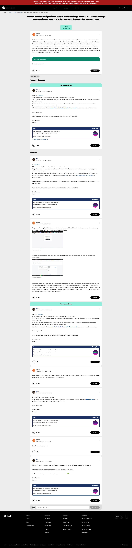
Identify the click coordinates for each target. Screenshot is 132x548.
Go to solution (66, 28)
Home (10, 12)
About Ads (43, 545)
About (27, 518)
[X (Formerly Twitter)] (121, 516)
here (65, 175)
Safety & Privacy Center (14, 545)
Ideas (77, 8)
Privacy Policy (25, 545)
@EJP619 (40, 95)
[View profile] (33, 34)
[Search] (119, 8)
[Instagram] (117, 516)
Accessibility (51, 545)
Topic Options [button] (34, 76)
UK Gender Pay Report (81, 545)
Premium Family (86, 525)
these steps (75, 3)
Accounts (19, 12)
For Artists (47, 518)
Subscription (40, 64)
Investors (47, 529)
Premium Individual (87, 518)
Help (55, 8)
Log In (123, 8)
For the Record (30, 525)
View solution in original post (40, 139)
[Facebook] (126, 516)
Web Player (66, 522)
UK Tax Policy (70, 545)
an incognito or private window (84, 175)
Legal (5, 545)
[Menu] (128, 8)
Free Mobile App (67, 525)
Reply (95, 71)
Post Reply (95, 507)
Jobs (27, 522)
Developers (48, 522)
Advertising (48, 525)
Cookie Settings (34, 545)
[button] (99, 35)
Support (65, 518)
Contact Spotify (67, 529)
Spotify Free (85, 532)
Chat (66, 8)
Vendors (47, 532)
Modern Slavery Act (60, 545)
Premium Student (86, 529)
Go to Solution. (42, 59)
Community (10, 8)
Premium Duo (85, 522)
